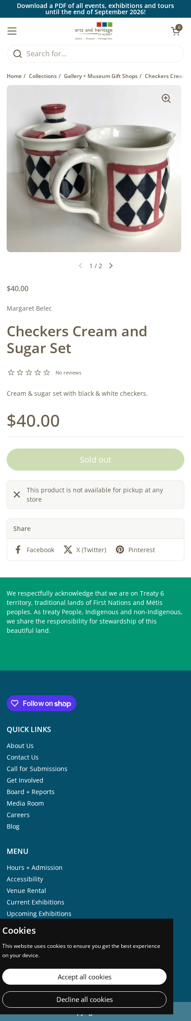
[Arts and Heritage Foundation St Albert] (94, 31)
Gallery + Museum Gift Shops (101, 76)
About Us (20, 745)
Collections (43, 76)
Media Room (25, 803)
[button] (111, 265)
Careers (18, 815)
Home (14, 76)
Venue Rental (26, 890)
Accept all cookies (84, 976)
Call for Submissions (37, 768)
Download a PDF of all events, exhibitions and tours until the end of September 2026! (95, 9)
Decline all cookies (84, 999)
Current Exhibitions (35, 902)
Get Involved (25, 780)
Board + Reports (31, 791)
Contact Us (23, 757)
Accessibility (25, 879)
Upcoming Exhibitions (39, 913)
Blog (13, 826)
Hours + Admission (35, 867)
